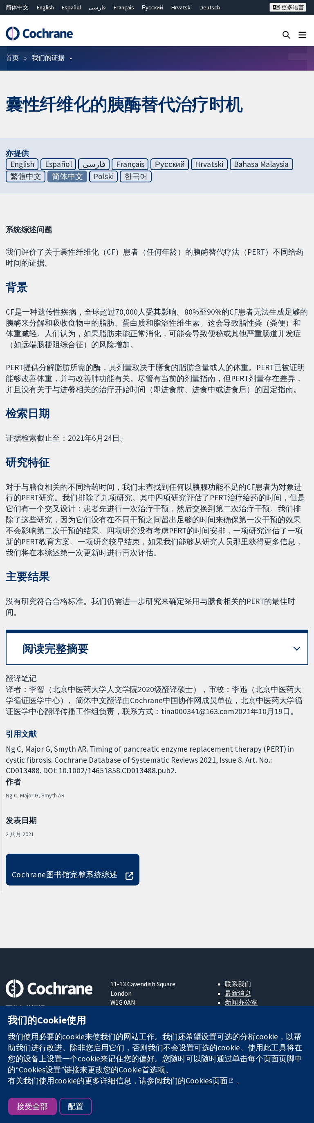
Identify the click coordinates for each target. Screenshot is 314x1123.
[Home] (39, 33)
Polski (104, 176)
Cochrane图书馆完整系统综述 (65, 874)
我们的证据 (48, 57)
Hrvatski (181, 7)
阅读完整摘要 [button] (55, 648)
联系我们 (238, 984)
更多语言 (292, 7)
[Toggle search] (286, 34)
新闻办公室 (241, 1002)
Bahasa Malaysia (261, 164)
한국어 (136, 176)
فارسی (97, 7)
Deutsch (210, 7)
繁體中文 (25, 176)
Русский (152, 7)
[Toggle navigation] (302, 34)
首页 (12, 57)
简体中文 (17, 7)
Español (71, 7)
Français (124, 7)
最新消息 (238, 993)
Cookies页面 (207, 1080)
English (45, 7)
